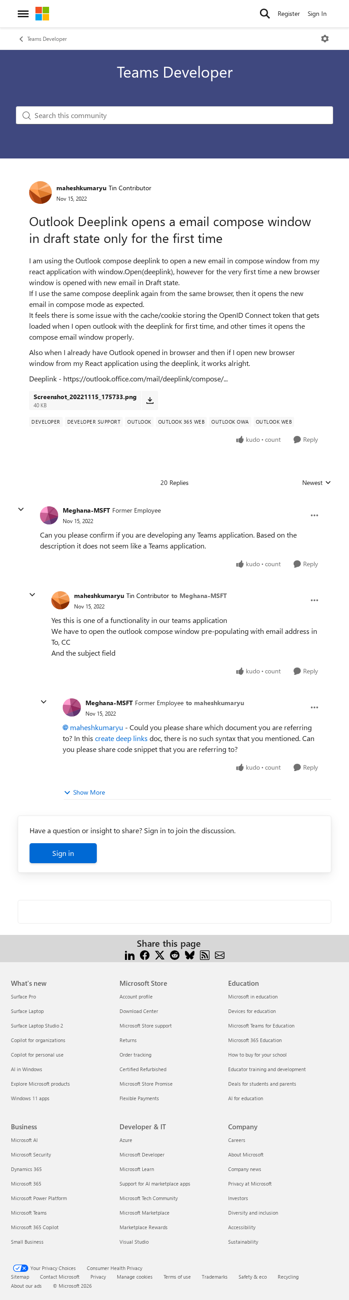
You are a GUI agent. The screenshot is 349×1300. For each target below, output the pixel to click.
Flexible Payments (139, 1098)
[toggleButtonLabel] (325, 38)
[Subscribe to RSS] (204, 954)
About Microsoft (246, 1154)
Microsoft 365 (26, 1183)
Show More (89, 792)
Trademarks (215, 1276)
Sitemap (20, 1276)
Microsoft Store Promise (146, 1083)
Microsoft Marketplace (145, 1212)
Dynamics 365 (26, 1169)
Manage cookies (135, 1276)
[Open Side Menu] (23, 13)
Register (289, 13)
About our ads (26, 1285)
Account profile (136, 996)
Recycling (288, 1276)
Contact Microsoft (60, 1276)
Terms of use (177, 1276)
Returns (128, 1040)
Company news (244, 1169)
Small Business (27, 1241)
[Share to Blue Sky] (189, 954)
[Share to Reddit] (174, 954)
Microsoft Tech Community (149, 1198)
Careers (236, 1140)
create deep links (121, 738)
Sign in (63, 853)
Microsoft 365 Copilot (35, 1227)
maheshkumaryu (81, 187)
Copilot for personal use (37, 1054)
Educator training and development (267, 1069)
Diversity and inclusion (253, 1212)
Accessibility (241, 1227)
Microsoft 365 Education (255, 1040)
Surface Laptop (27, 1011)
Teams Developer (47, 38)
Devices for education (252, 1011)
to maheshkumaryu (215, 702)
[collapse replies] (20, 509)
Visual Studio (134, 1241)
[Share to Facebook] (145, 954)
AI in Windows (26, 1069)
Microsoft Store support (146, 1025)
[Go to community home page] (42, 13)
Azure (126, 1140)
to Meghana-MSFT (199, 595)
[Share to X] (160, 954)
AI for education (245, 1098)
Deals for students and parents (262, 1083)
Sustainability (243, 1241)
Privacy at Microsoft (250, 1183)
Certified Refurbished (143, 1069)
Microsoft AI (24, 1140)
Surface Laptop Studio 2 (37, 1025)
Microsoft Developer (142, 1154)
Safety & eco (253, 1276)
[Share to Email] (219, 954)
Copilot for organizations (38, 1040)
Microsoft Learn (137, 1169)
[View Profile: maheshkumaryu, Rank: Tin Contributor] (40, 192)
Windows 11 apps (30, 1098)
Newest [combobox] (316, 482)
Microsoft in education (253, 996)
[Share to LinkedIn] (130, 954)
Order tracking (135, 1054)
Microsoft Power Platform (39, 1198)
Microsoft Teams (29, 1212)
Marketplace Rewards (144, 1227)
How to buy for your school (257, 1054)
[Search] (264, 13)
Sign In (317, 13)
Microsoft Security (31, 1154)
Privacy (98, 1276)
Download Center (139, 1011)
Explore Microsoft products (40, 1083)
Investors (238, 1198)
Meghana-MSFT (86, 510)
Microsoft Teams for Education (261, 1025)
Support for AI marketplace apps (155, 1183)
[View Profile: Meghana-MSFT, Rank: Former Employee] (49, 515)
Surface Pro (23, 996)
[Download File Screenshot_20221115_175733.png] (149, 400)
